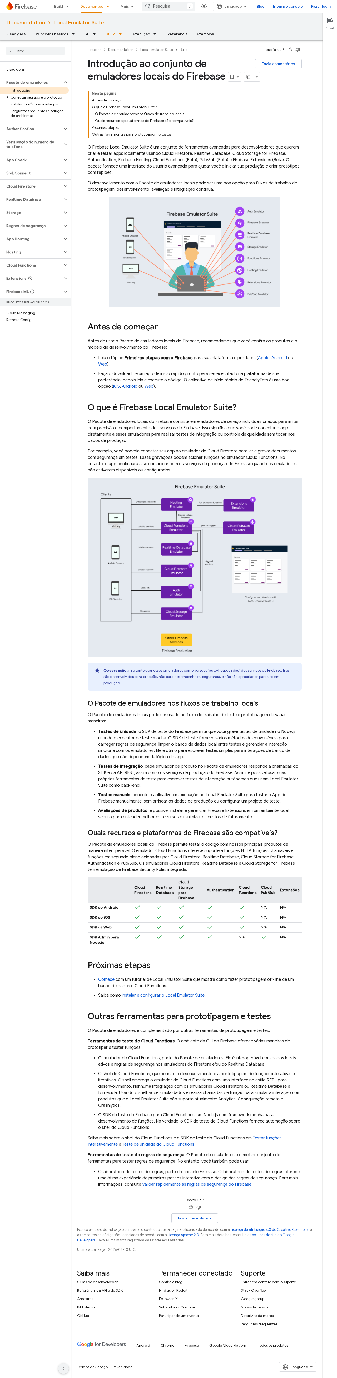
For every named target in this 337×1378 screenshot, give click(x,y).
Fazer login (321, 6)
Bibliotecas (86, 1307)
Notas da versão (254, 1307)
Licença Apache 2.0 (183, 1235)
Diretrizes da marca (257, 1315)
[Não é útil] (298, 50)
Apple (263, 358)
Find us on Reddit (173, 1290)
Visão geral (16, 34)
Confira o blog (170, 1281)
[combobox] (168, 6)
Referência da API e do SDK (100, 1290)
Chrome (167, 1345)
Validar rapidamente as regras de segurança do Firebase (196, 1184)
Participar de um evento (179, 1315)
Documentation (25, 22)
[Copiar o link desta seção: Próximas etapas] (156, 966)
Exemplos (205, 34)
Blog (261, 6)
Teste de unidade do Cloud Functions (158, 1144)
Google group (252, 1298)
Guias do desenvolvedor (97, 1281)
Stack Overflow (254, 1290)
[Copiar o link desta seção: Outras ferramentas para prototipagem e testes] (276, 1017)
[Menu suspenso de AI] (96, 34)
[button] (31, 82)
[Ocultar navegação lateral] (63, 1368)
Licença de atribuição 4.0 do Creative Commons (269, 1229)
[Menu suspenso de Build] (69, 6)
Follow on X (168, 1298)
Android (279, 358)
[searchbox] (35, 51)
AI (88, 34)
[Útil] (290, 50)
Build (58, 6)
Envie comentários (278, 63)
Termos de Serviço (92, 1367)
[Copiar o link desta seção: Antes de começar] (163, 327)
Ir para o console (288, 6)
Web (102, 364)
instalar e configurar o (163, 995)
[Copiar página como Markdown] (248, 76)
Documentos (91, 6)
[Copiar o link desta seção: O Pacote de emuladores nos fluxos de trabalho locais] (263, 704)
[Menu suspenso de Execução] (156, 34)
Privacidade (122, 1367)
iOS (116, 386)
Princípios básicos (52, 34)
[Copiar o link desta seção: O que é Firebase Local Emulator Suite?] (241, 408)
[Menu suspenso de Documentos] (109, 6)
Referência (177, 34)
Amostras (85, 1298)
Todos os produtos (273, 1345)
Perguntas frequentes (259, 1324)
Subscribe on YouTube (177, 1307)
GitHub (83, 1315)
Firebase (94, 49)
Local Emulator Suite (78, 22)
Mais (125, 6)
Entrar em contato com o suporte (268, 1281)
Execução (141, 34)
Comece (106, 979)
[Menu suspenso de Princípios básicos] (74, 34)
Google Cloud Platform (228, 1345)
